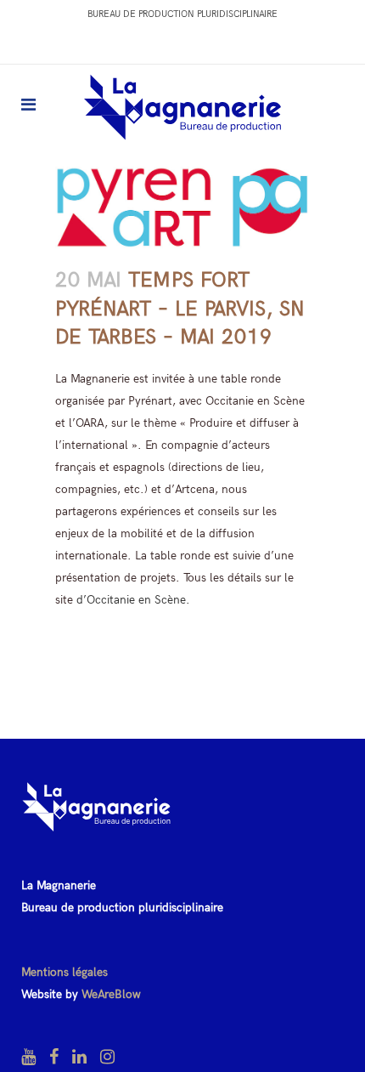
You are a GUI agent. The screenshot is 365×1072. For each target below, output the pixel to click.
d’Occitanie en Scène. (133, 600)
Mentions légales (64, 972)
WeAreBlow (111, 994)
